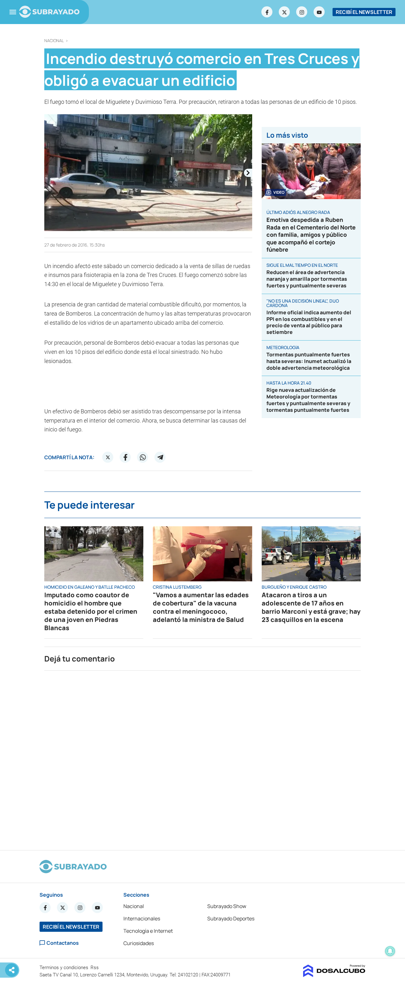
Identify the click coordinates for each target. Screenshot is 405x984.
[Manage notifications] (390, 951)
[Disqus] (202, 758)
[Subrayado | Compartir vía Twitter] (108, 457)
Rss (95, 967)
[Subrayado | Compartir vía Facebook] (125, 457)
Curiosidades (138, 943)
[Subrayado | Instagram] (301, 12)
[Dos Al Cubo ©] (334, 975)
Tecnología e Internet (148, 930)
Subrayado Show (226, 906)
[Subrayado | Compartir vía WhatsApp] (142, 457)
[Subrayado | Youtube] (319, 12)
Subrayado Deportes (230, 918)
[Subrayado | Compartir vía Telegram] (160, 457)
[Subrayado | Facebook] (267, 12)
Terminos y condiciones (65, 967)
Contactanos (63, 943)
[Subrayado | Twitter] (284, 12)
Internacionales (141, 918)
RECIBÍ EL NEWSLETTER (364, 12)
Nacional (54, 41)
